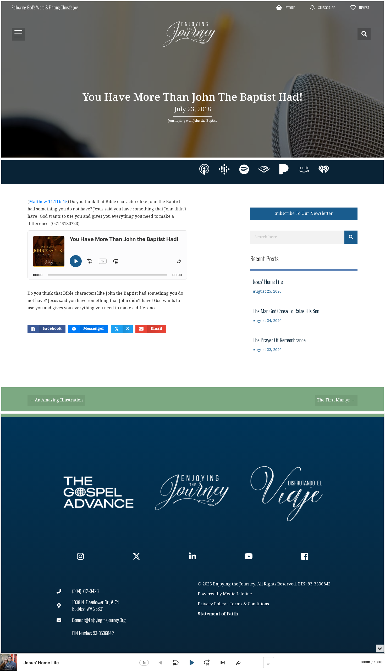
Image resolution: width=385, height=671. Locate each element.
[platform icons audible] (264, 169)
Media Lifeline (237, 594)
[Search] (351, 237)
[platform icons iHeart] (323, 169)
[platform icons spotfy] (244, 169)
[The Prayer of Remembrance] (304, 345)
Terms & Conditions (249, 604)
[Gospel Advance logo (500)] (98, 492)
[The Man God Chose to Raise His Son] (304, 315)
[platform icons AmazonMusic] (303, 169)
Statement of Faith (218, 614)
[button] (285, 7)
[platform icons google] (224, 169)
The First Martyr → (336, 400)
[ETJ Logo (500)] (192, 492)
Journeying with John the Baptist (192, 120)
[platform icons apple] (204, 169)
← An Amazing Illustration (56, 400)
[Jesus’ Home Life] (304, 286)
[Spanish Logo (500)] (286, 492)
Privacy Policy (212, 604)
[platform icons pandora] (283, 169)
